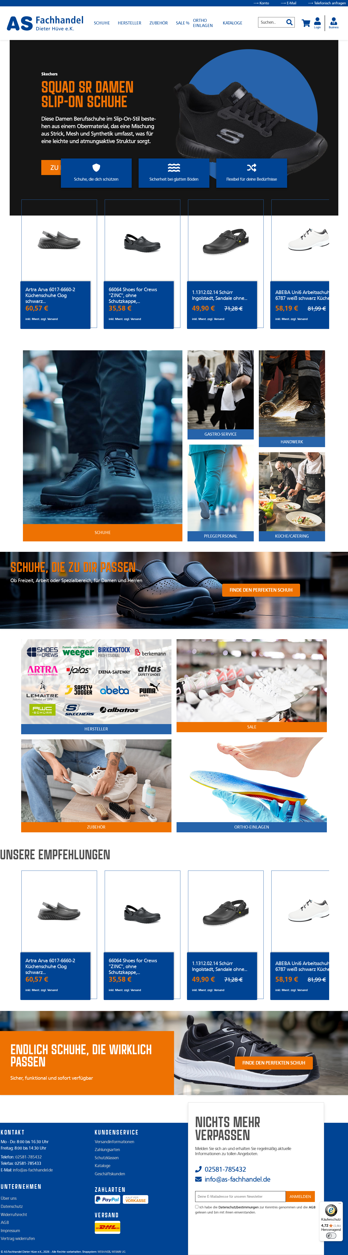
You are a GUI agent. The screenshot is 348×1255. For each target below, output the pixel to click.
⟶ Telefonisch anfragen (327, 3)
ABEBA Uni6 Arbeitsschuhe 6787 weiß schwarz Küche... (304, 295)
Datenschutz (12, 1206)
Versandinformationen (114, 1141)
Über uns (9, 1198)
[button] (287, 20)
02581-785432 (28, 1157)
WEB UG (119, 1251)
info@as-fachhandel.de (33, 1170)
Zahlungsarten (107, 1149)
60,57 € (36, 308)
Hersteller (129, 23)
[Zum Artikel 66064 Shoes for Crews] (142, 240)
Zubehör (159, 23)
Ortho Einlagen (203, 23)
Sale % (182, 23)
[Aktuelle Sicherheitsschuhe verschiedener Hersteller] (45, 23)
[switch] (331, 1236)
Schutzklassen (107, 1157)
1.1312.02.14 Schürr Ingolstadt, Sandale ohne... (219, 295)
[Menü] (340, 1204)
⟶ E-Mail (288, 3)
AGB (5, 1222)
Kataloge (232, 23)
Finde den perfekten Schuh (261, 590)
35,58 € (120, 308)
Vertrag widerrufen (18, 1238)
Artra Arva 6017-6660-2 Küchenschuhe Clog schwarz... (50, 295)
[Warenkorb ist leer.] (306, 23)
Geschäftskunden (110, 1174)
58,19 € (286, 308)
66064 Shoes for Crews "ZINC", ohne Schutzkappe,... (133, 295)
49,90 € (203, 308)
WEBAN (104, 1251)
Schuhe (102, 23)
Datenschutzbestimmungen (239, 1207)
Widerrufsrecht (14, 1214)
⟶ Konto (261, 3)
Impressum (10, 1230)
